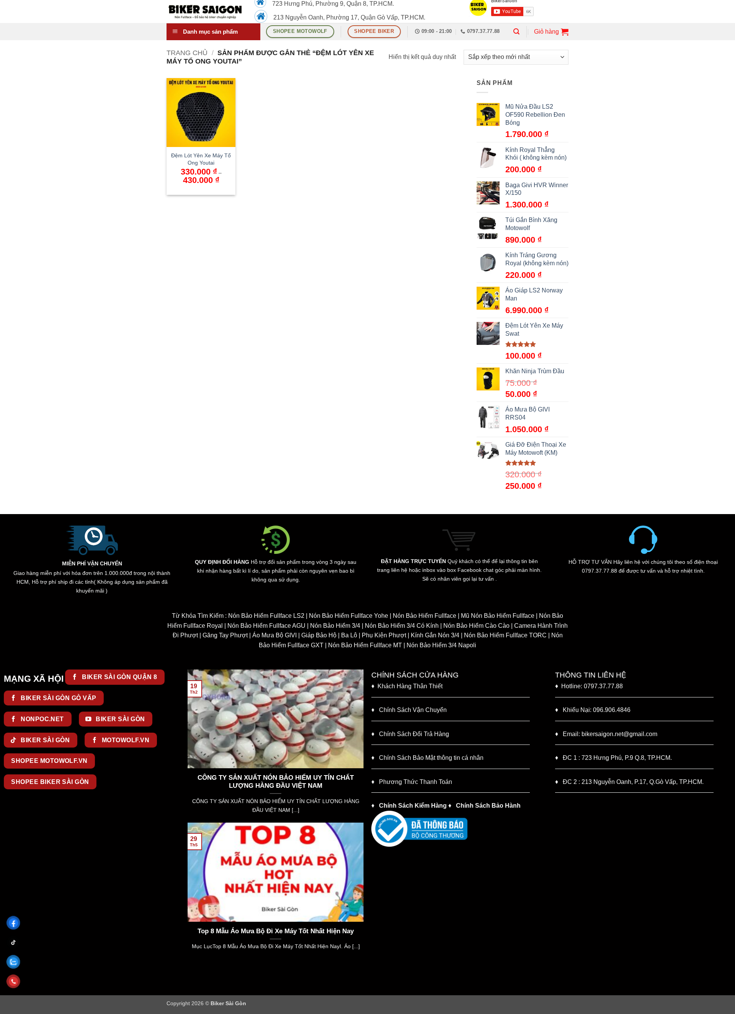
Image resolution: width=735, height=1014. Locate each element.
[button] (516, 31)
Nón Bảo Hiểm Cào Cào (476, 625)
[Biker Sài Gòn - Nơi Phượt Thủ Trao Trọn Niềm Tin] (205, 11)
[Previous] (192, 745)
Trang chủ (187, 53)
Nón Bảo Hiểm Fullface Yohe (348, 615)
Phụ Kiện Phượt (384, 635)
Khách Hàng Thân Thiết (407, 686)
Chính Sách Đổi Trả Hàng (414, 734)
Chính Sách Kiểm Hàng (413, 805)
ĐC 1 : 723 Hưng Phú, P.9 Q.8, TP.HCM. (613, 757)
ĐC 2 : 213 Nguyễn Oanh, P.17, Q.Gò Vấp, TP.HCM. (629, 782)
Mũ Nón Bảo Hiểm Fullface (497, 615)
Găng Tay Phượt (225, 635)
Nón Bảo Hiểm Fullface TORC (505, 635)
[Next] (359, 745)
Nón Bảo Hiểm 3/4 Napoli (441, 645)
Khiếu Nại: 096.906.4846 (592, 710)
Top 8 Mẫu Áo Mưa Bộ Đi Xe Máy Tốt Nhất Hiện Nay (276, 931)
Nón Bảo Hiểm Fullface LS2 (266, 615)
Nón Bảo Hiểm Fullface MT (365, 645)
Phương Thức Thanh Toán (415, 782)
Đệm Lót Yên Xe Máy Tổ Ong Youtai (201, 159)
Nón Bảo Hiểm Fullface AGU (266, 625)
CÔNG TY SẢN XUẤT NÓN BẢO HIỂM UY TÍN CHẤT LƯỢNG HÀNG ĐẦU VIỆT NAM (276, 782)
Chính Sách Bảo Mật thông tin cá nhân (427, 757)
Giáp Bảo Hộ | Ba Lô (329, 635)
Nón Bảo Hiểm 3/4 (335, 625)
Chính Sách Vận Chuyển (409, 710)
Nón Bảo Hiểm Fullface (424, 615)
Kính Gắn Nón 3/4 (435, 635)
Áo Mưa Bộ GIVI (274, 635)
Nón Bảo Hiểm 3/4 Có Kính (402, 625)
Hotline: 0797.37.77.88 (589, 686)
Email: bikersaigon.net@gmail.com (606, 734)
